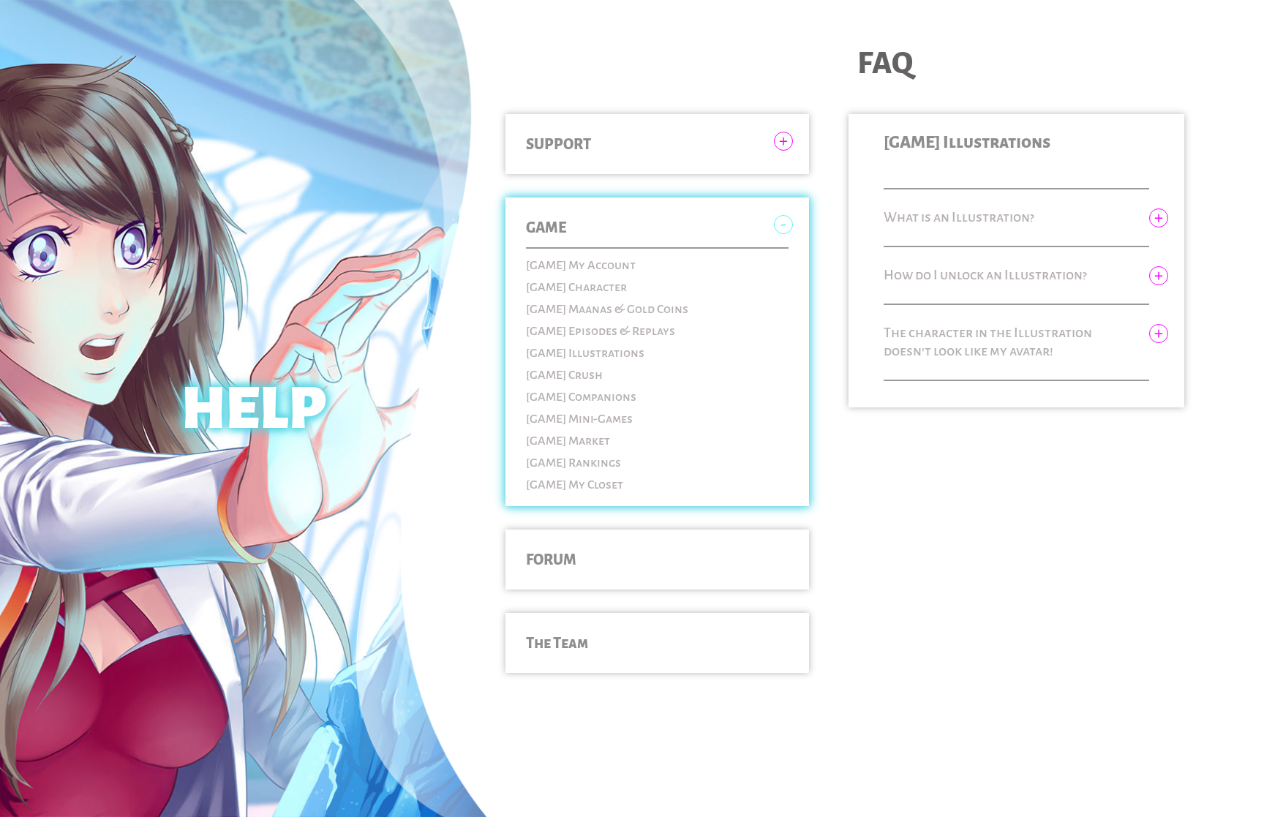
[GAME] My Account (581, 265)
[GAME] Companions (581, 397)
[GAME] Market (568, 441)
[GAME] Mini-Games (579, 419)
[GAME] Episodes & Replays (600, 331)
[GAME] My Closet (574, 485)
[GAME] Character (576, 287)
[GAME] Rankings (573, 463)
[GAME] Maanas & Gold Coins (607, 309)
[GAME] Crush (564, 375)
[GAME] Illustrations (585, 353)
